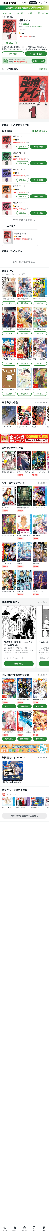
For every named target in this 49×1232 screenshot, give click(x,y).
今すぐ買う (13, 54)
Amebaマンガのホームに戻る (24, 815)
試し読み (9, 43)
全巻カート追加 (38, 61)
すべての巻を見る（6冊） (23, 220)
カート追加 (37, 54)
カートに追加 (38, 147)
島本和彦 (26, 24)
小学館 (27, 26)
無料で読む (18, 663)
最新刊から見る (41, 131)
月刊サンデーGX (36, 26)
